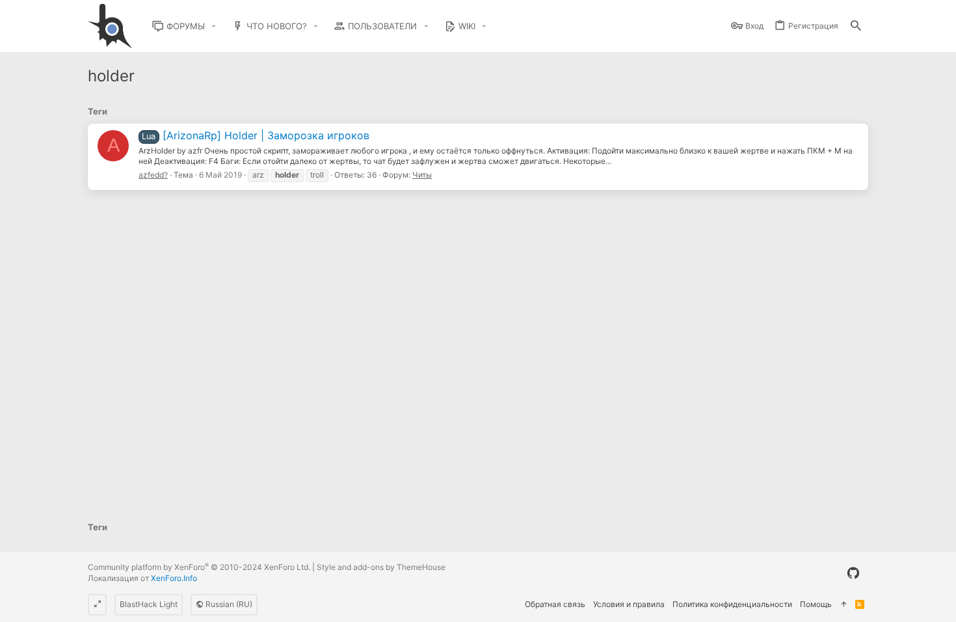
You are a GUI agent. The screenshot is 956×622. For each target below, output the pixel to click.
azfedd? (153, 175)
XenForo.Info (174, 578)
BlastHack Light (149, 604)
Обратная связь (555, 604)
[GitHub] (853, 573)
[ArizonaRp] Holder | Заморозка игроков (255, 135)
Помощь (816, 604)
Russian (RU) (228, 604)
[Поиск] (855, 26)
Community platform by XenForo (199, 567)
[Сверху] (843, 604)
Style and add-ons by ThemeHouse (381, 567)
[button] (214, 26)
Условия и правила (629, 604)
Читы (422, 175)
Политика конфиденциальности (732, 604)
